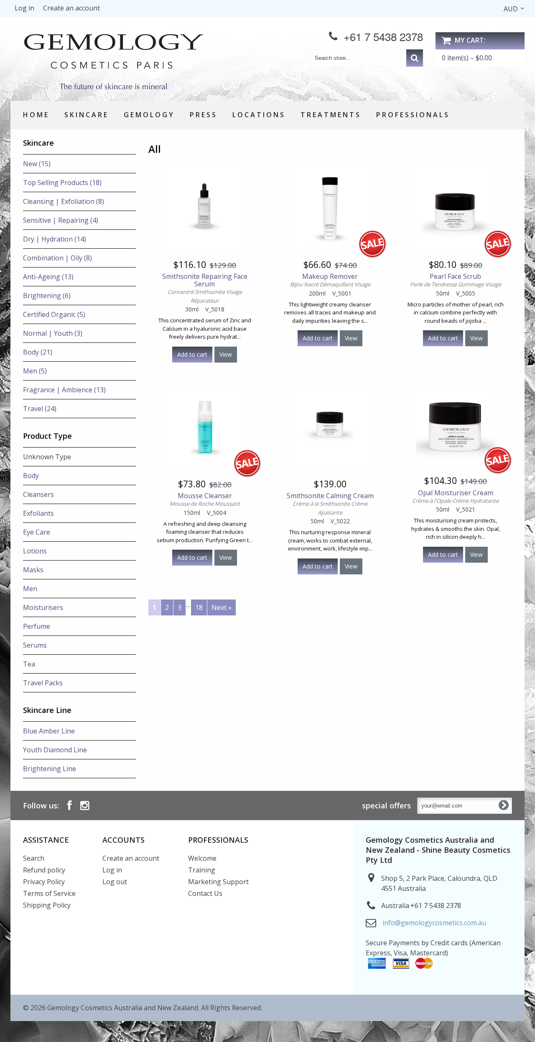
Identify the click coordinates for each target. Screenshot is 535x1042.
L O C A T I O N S (258, 114)
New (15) (37, 163)
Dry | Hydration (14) (54, 239)
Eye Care (36, 532)
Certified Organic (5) (54, 314)
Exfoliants (38, 513)
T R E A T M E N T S (330, 114)
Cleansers (38, 494)
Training (201, 870)
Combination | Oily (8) (57, 257)
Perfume (36, 626)
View (225, 354)
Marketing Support (218, 881)
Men (30, 588)
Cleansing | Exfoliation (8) (63, 201)
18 (199, 607)
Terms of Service (49, 893)
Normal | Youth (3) (52, 333)
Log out (114, 881)
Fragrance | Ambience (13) (64, 389)
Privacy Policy (44, 881)
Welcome (202, 858)
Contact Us (205, 893)
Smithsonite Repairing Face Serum (204, 288)
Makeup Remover (330, 280)
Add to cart (192, 354)
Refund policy (44, 870)
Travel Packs (43, 682)
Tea (29, 664)
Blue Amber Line (49, 731)
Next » (221, 607)
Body (31, 475)
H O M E (35, 114)
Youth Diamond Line (55, 749)
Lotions (35, 551)
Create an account (71, 8)
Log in (24, 8)
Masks (33, 569)
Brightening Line (49, 768)
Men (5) (35, 371)
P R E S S (203, 114)
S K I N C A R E (85, 114)
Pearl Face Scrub (455, 280)
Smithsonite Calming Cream (330, 504)
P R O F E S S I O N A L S (412, 114)
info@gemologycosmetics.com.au (434, 922)
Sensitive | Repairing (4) (60, 220)
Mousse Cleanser (205, 499)
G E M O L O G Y (148, 114)
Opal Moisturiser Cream (455, 496)
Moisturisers (43, 607)
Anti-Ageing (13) (48, 276)
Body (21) (37, 352)
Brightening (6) (47, 295)
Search (33, 858)
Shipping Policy (47, 905)
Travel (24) (39, 408)
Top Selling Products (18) (62, 182)
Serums (35, 645)
